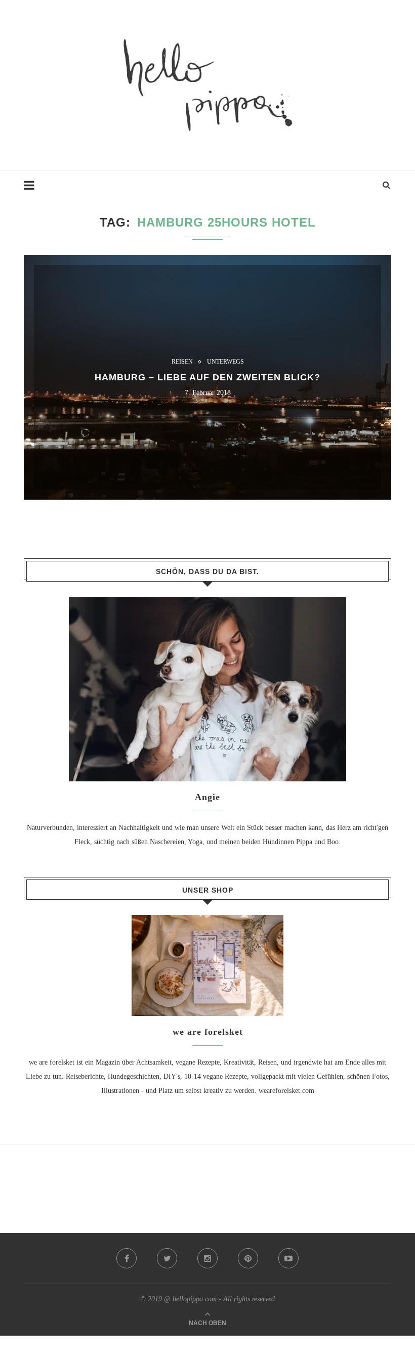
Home (32, 190)
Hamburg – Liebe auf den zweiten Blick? (207, 377)
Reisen (182, 361)
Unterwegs (225, 361)
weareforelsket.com (286, 1090)
